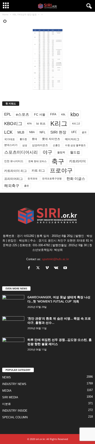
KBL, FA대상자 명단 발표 (25, 14)
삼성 (24, 145)
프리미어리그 (13, 179)
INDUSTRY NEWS (14, 384)
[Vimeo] (48, 268)
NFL (43, 132)
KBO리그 (13, 123)
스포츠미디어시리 (21, 152)
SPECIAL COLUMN (15, 417)
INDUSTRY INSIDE (14, 410)
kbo (74, 114)
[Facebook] (29, 268)
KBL (63, 114)
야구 (47, 152)
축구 (57, 161)
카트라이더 (77, 161)
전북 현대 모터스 (37, 161)
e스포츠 (22, 114)
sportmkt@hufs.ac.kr (55, 259)
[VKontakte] (57, 268)
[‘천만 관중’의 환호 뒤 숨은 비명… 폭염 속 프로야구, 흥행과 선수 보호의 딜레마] (13, 324)
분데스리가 (10, 145)
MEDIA (6, 390)
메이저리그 (72, 139)
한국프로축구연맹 (52, 178)
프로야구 (61, 170)
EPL (7, 114)
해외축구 (11, 185)
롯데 (34, 139)
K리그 (58, 123)
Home (5, 14)
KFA (29, 123)
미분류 (6, 404)
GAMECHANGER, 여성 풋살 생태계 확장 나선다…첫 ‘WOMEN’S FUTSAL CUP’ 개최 (58, 299)
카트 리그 (38, 170)
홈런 (26, 185)
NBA (32, 132)
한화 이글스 (75, 179)
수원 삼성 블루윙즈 (75, 145)
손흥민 (56, 145)
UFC (74, 132)
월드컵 (75, 152)
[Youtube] (66, 268)
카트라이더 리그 (15, 171)
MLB (20, 132)
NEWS (6, 377)
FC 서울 (39, 114)
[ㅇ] (47, 59)
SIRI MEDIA (10, 397)
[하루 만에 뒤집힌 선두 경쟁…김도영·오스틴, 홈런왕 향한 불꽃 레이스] (13, 346)
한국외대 (32, 178)
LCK (8, 132)
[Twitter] (39, 268)
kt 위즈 (41, 123)
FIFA (53, 114)
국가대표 (9, 139)
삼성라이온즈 (40, 145)
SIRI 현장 (58, 132)
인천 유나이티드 (13, 161)
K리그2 (76, 123)
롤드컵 (23, 139)
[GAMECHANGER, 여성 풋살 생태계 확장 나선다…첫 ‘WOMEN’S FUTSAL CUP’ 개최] (13, 303)
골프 (84, 132)
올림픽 (61, 152)
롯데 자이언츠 (51, 139)
